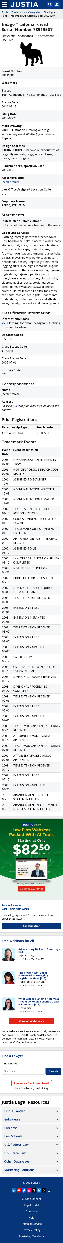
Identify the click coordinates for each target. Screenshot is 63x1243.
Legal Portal (31, 1205)
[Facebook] (24, 1190)
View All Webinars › (31, 1021)
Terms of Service (31, 1223)
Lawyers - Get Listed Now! (31, 1083)
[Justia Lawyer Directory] (49, 1190)
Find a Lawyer (12, 1056)
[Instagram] (29, 1190)
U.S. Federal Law (16, 1144)
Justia (5, 12)
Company (32, 1211)
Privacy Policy (31, 1230)
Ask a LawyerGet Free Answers (15, 907)
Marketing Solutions (19, 1170)
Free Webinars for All (18, 941)
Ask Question (31, 926)
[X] (44, 1190)
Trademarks (18, 12)
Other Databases (16, 1161)
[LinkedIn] (14, 1190)
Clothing (48, 12)
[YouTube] (19, 1190)
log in (13, 406)
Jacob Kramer (10, 182)
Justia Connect (31, 1198)
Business (10, 1128)
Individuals (12, 1119)
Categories (34, 12)
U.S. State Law (15, 1153)
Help (31, 1217)
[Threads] (34, 1190)
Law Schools (13, 1136)
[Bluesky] (39, 1190)
